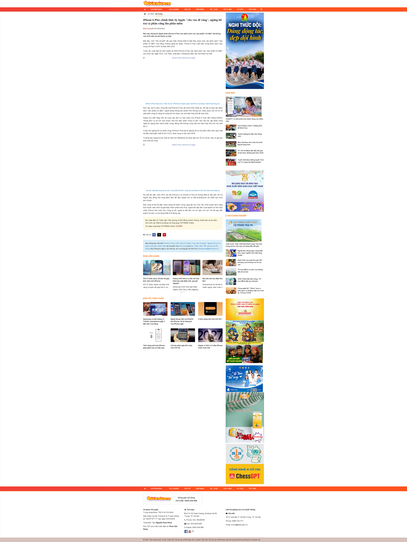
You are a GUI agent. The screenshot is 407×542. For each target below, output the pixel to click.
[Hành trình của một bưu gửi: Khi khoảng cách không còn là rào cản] (231, 262)
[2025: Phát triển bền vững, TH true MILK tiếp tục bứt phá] (231, 281)
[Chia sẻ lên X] (159, 234)
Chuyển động (156, 9)
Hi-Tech (240, 9)
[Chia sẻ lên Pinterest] (164, 234)
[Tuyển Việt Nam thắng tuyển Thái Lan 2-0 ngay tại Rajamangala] (231, 162)
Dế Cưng (158, 14)
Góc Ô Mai (227, 9)
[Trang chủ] (145, 14)
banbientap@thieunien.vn (208, 249)
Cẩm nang (200, 9)
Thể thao (252, 9)
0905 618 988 (191, 501)
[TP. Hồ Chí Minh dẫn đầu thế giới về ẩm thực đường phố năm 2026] (231, 153)
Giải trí (187, 9)
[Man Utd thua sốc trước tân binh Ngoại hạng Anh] (231, 144)
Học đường (174, 9)
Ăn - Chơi (214, 9)
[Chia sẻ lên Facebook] (154, 234)
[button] (261, 9)
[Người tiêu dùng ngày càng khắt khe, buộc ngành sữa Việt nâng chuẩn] (231, 253)
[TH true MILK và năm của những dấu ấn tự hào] (231, 272)
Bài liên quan (151, 256)
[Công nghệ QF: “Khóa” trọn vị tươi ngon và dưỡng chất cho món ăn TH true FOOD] (231, 290)
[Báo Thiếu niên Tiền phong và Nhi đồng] (157, 3)
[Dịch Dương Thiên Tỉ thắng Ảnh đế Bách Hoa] (231, 127)
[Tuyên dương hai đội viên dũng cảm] (231, 136)
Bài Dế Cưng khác (154, 298)
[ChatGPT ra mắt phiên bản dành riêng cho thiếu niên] (244, 106)
